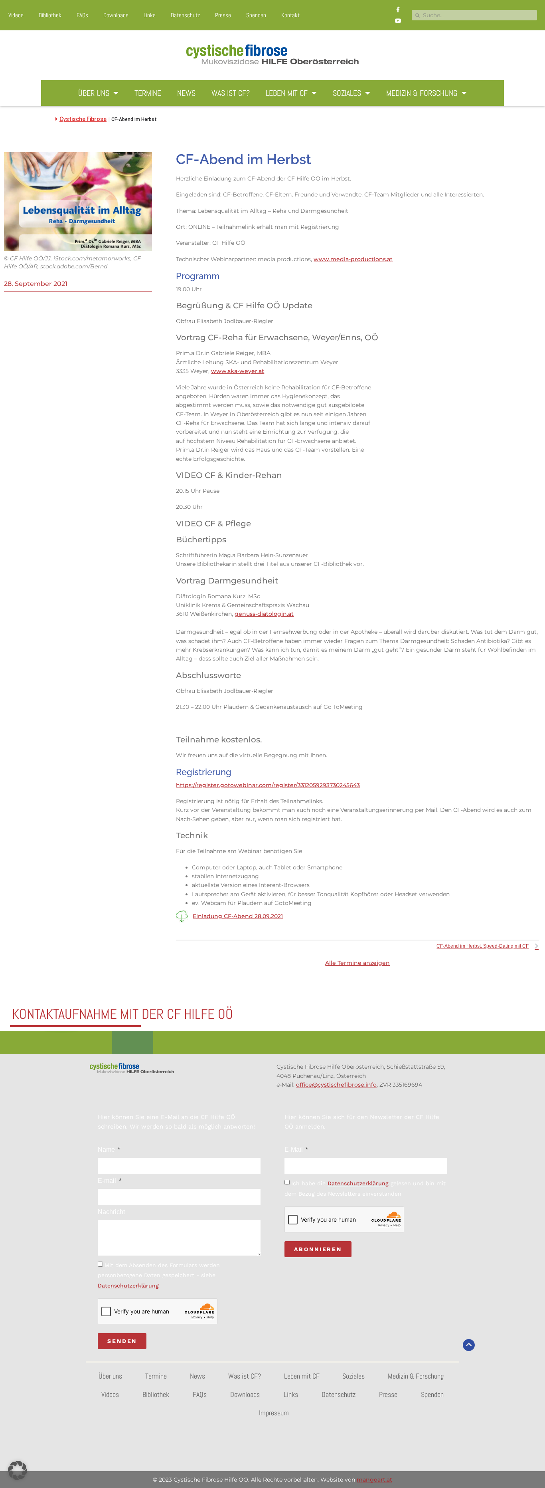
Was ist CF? (230, 93)
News (186, 93)
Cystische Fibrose (83, 119)
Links (150, 15)
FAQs (82, 15)
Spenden (256, 15)
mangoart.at (374, 1479)
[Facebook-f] (398, 9)
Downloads (115, 15)
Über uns (93, 93)
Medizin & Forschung (422, 93)
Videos (16, 15)
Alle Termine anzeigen (357, 962)
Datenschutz (185, 15)
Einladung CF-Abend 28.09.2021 (238, 916)
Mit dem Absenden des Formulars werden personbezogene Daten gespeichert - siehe (159, 1275)
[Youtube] (398, 20)
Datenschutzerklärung (128, 1285)
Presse (223, 15)
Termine (147, 93)
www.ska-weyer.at (237, 371)
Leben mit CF (287, 93)
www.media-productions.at (353, 259)
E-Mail (294, 1150)
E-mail (108, 1181)
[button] (17, 1470)
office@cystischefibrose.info (336, 1084)
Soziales (347, 93)
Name (107, 1150)
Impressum (274, 1412)
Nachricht (111, 1212)
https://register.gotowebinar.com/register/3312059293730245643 (268, 785)
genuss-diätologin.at (264, 613)
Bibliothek (50, 15)
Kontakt (290, 15)
